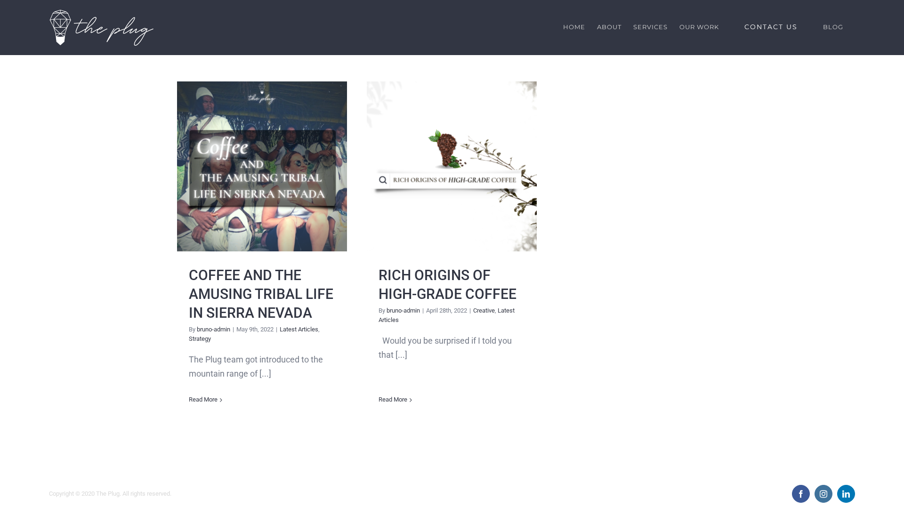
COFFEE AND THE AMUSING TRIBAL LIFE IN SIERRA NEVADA (262, 166)
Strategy (200, 338)
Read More (203, 399)
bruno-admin (213, 329)
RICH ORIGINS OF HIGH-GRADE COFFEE (451, 166)
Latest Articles (299, 329)
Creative (484, 310)
